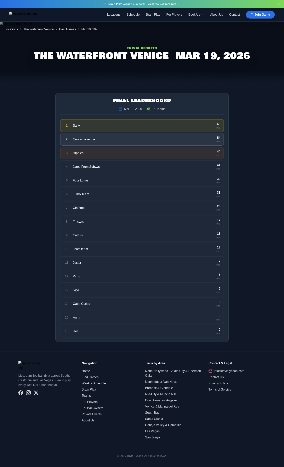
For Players (174, 14)
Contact (234, 14)
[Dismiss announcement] (278, 4)
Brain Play (153, 14)
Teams (86, 395)
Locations (113, 14)
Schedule (133, 14)
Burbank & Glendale (159, 388)
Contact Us (216, 377)
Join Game (262, 14)
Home (86, 371)
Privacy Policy (218, 383)
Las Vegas (152, 431)
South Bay (152, 412)
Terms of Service (219, 389)
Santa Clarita (154, 418)
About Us (216, 14)
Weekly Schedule (94, 383)
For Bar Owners (92, 408)
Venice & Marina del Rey (162, 406)
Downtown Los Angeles (161, 400)
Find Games (90, 377)
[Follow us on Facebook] (20, 392)
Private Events (92, 414)
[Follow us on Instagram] (28, 392)
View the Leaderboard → (164, 3)
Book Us (194, 14)
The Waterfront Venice (38, 29)
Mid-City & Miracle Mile (161, 394)
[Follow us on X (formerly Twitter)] (36, 392)
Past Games (67, 29)
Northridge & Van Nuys (161, 381)
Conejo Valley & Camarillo (163, 425)
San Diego (152, 437)
